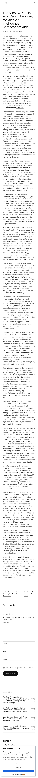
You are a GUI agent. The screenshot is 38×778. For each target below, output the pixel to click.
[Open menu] (34, 3)
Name (5, 644)
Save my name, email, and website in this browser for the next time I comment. (18, 668)
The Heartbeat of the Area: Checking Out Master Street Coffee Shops (12, 594)
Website (5, 659)
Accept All (18, 771)
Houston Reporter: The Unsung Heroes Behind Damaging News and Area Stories (16, 728)
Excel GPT (20, 108)
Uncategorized (17, 31)
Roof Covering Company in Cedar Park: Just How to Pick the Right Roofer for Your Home (15, 719)
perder (5, 3)
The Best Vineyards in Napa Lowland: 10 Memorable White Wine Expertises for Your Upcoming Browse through (16, 699)
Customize (18, 764)
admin (10, 31)
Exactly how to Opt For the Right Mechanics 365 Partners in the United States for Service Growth (15, 709)
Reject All (18, 767)
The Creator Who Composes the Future (29, 594)
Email (4, 651)
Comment (6, 623)
